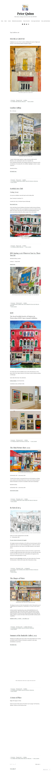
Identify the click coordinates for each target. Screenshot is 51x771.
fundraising (21, 569)
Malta (17, 101)
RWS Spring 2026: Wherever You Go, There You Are (25, 254)
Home (2, 21)
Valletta (22, 758)
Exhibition (25, 100)
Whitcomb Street (12, 570)
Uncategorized (27, 568)
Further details (13, 380)
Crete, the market (26, 21)
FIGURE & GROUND (17, 39)
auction (17, 569)
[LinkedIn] (25, 24)
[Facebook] (23, 24)
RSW (11, 313)
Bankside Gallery (19, 181)
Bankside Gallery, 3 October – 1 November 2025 (19, 618)
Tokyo (32, 304)
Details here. (12, 264)
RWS (29, 181)
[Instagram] (28, 24)
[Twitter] (26, 24)
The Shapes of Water (17, 578)
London (27, 181)
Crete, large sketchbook (35, 21)
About (5, 21)
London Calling (15, 108)
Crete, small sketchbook (45, 21)
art (11, 101)
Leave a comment (30, 101)
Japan (22, 304)
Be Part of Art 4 (15, 508)
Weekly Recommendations (17, 21)
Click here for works (14, 490)
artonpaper (14, 181)
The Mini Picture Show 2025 (20, 447)
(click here (20, 558)
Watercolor (19, 101)
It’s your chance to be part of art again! (18, 540)
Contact (9, 21)
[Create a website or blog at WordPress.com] (15, 768)
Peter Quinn (25, 13)
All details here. (13, 171)
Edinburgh (14, 441)
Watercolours (30, 626)
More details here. (13, 204)
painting (27, 304)
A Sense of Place (16, 697)
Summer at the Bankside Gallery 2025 (23, 635)
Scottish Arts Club (16, 188)
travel (34, 304)
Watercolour (24, 101)
